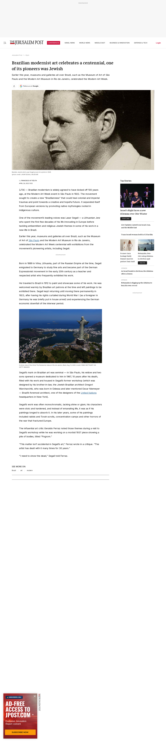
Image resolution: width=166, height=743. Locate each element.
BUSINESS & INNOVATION (120, 43)
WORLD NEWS (84, 43)
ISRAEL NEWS (70, 43)
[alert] (20, 717)
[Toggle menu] (5, 42)
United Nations (89, 392)
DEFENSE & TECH (140, 43)
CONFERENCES (53, 43)
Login (158, 43)
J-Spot (27, 55)
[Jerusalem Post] (25, 42)
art (21, 470)
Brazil (14, 470)
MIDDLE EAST (100, 43)
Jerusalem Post (17, 55)
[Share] (14, 86)
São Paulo (34, 240)
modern (30, 470)
